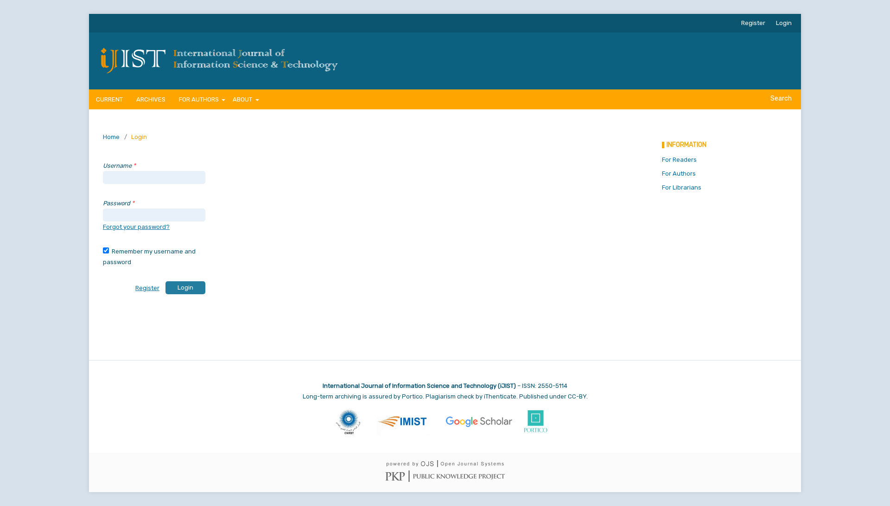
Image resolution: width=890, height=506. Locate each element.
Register (753, 22)
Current (109, 99)
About (243, 99)
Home (111, 136)
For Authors (679, 173)
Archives (150, 99)
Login (784, 22)
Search (780, 98)
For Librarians (681, 187)
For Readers (679, 159)
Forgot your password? (136, 226)
